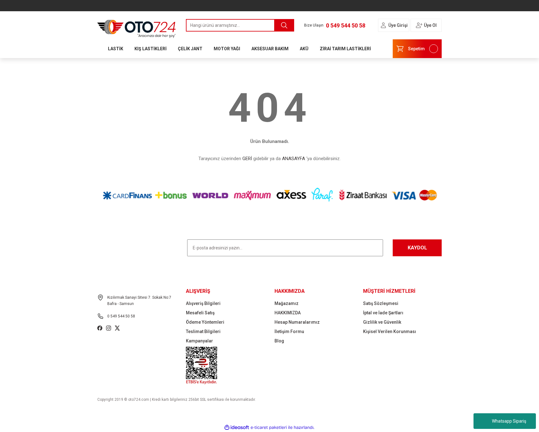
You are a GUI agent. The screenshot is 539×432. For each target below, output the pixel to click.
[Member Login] (383, 25)
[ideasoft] (236, 427)
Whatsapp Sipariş (509, 421)
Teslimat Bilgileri (203, 331)
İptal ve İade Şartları (383, 312)
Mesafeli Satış (200, 312)
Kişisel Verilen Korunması (389, 331)
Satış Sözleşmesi (380, 303)
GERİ (247, 158)
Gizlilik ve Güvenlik (382, 322)
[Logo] (136, 27)
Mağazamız (286, 303)
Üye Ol (430, 25)
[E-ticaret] (268, 427)
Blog (279, 340)
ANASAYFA (293, 158)
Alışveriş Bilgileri (203, 303)
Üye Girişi (398, 25)
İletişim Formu (289, 331)
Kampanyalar (199, 340)
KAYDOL (417, 248)
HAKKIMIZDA (287, 312)
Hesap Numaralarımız (297, 322)
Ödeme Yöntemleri (205, 322)
